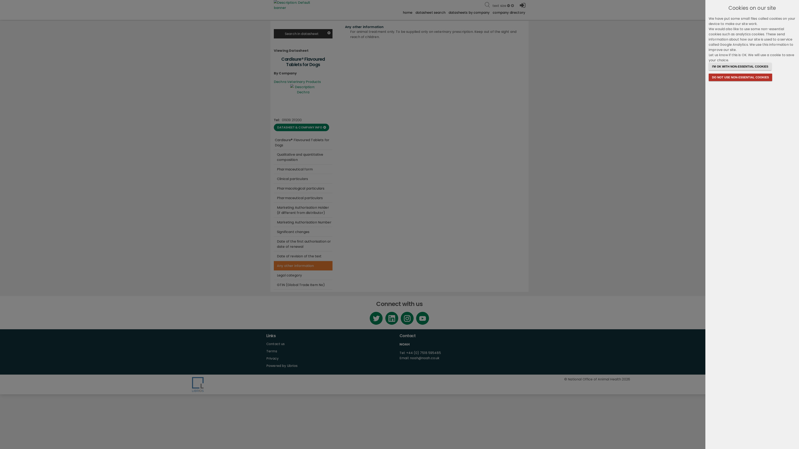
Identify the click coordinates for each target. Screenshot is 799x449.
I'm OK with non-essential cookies (740, 66)
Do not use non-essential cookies (740, 77)
